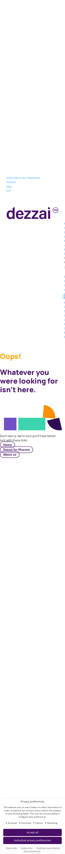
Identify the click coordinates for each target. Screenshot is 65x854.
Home (7, 445)
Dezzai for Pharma (16, 450)
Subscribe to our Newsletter (23, 178)
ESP (8, 190)
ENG (9, 186)
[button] (32, 840)
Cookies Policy (27, 848)
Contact (11, 182)
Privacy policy (11, 848)
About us (9, 455)
